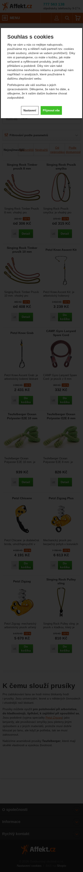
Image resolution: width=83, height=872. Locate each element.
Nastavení (29, 110)
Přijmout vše (51, 110)
